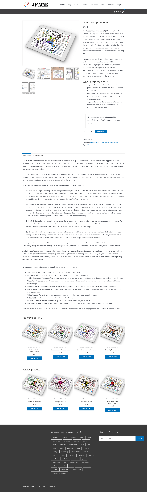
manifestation (76, 452)
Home (62, 5)
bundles (73, 437)
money (63, 455)
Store (76, 5)
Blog (69, 5)
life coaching (64, 452)
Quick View (35, 343)
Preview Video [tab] (38, 156)
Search (139, 438)
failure (82, 444)
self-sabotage (74, 462)
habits (61, 448)
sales (65, 462)
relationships (90, 145)
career (81, 437)
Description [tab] (26, 156)
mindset (55, 455)
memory (86, 452)
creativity (76, 441)
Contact (111, 5)
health (78, 448)
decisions (85, 441)
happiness (70, 448)
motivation (72, 455)
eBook (54, 444)
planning (91, 455)
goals (54, 448)
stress (70, 466)
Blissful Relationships (97, 142)
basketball (64, 437)
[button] (23, 12)
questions (75, 459)
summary (87, 466)
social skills (62, 466)
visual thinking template (59, 473)
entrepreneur (73, 444)
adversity (55, 437)
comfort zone (56, 441)
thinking (55, 469)
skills (54, 466)
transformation (65, 469)
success (78, 466)
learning (55, 452)
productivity (65, 459)
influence (86, 448)
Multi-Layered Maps (111, 142)
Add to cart (101, 132)
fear (89, 444)
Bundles (84, 5)
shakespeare (85, 462)
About (103, 5)
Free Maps (94, 5)
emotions (63, 444)
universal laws (77, 469)
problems (55, 459)
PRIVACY (52, 486)
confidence (67, 441)
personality (82, 455)
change (89, 437)
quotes (84, 459)
